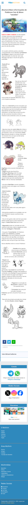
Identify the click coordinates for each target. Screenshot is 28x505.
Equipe (3, 431)
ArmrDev (3, 503)
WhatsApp (17, 379)
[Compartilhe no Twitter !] (9, 342)
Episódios (3, 468)
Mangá (3, 476)
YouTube (4, 490)
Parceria (3, 436)
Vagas (2, 437)
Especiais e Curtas (6, 471)
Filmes (3, 470)
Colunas (3, 453)
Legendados (4, 473)
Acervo (3, 449)
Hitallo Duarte (10, 503)
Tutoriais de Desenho (6, 454)
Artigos (3, 451)
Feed (3, 493)
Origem (3, 432)
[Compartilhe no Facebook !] (4, 342)
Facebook (5, 486)
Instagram (5, 492)
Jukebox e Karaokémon (7, 475)
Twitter (4, 488)
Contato (3, 434)
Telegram (10, 379)
